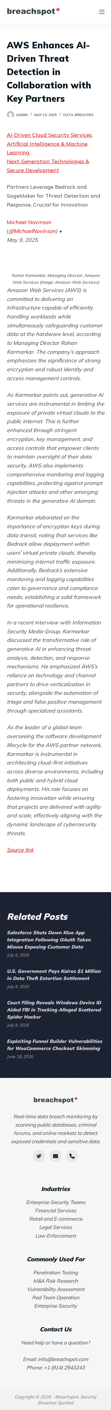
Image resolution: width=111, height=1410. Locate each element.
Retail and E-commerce (55, 1219)
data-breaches (78, 114)
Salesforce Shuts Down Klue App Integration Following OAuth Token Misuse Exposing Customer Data (49, 940)
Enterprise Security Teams (55, 1202)
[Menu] (101, 12)
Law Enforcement (55, 1236)
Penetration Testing (55, 1272)
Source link (20, 849)
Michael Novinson (29, 222)
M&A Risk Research (55, 1281)
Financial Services (55, 1210)
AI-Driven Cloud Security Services (49, 134)
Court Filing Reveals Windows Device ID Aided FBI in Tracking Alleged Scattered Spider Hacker (54, 1010)
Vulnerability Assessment (55, 1289)
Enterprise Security (55, 1306)
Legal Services (55, 1227)
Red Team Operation (55, 1297)
